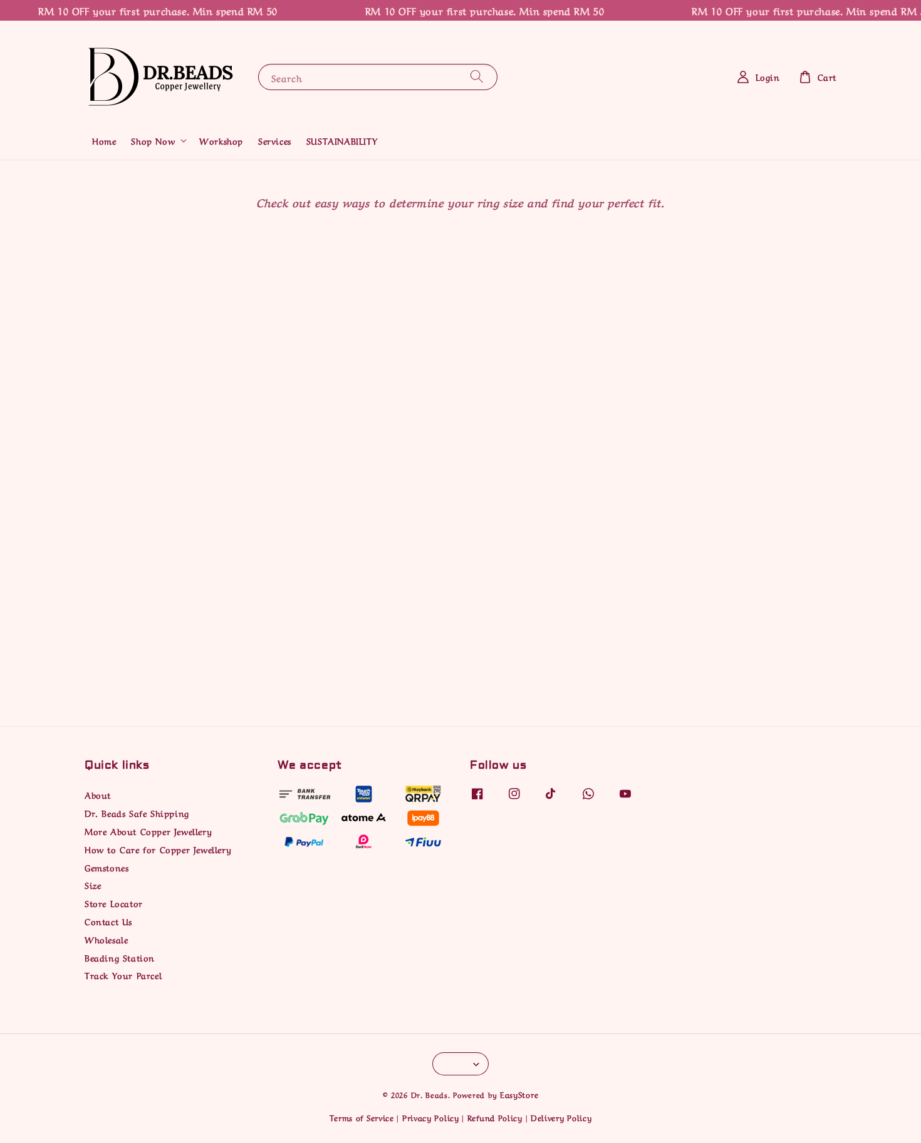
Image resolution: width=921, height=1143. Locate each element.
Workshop (221, 140)
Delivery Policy (561, 1117)
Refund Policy (495, 1117)
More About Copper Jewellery (148, 830)
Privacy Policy (430, 1117)
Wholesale (106, 939)
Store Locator (114, 902)
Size (93, 884)
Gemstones (106, 867)
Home (104, 140)
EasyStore (519, 1094)
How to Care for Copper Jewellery (158, 849)
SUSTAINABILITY (341, 140)
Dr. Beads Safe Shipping (137, 812)
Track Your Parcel (123, 974)
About (98, 795)
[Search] (477, 76)
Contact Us (108, 921)
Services (274, 140)
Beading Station (120, 957)
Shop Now (153, 140)
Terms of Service (362, 1117)
